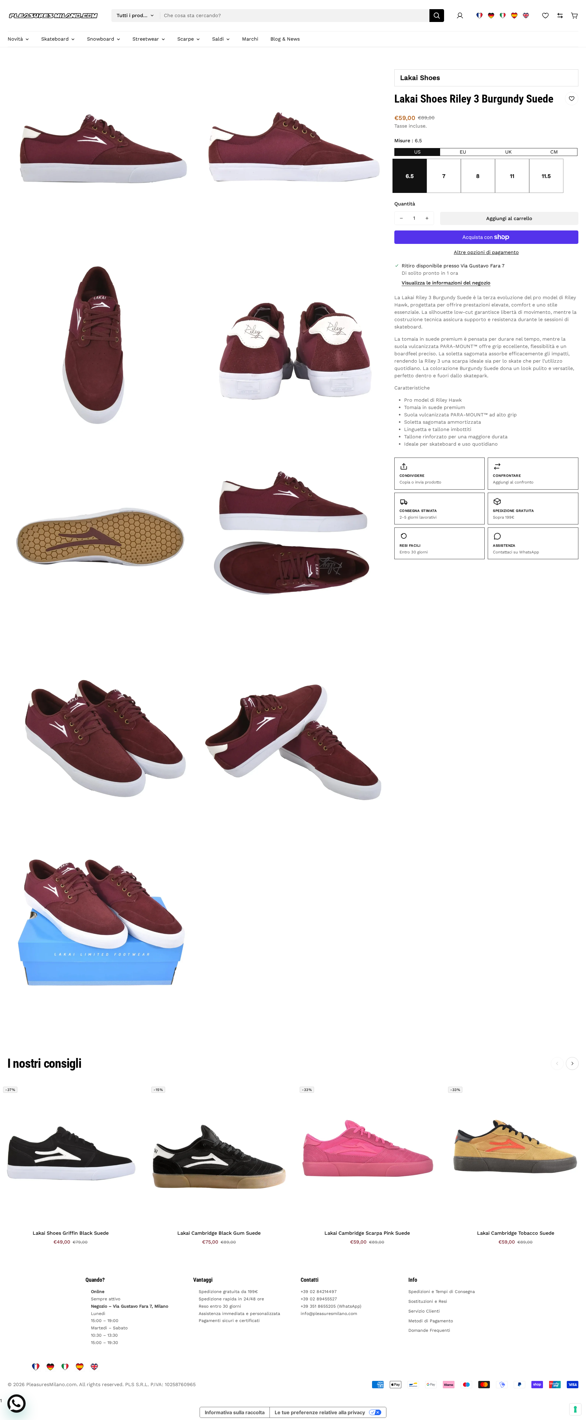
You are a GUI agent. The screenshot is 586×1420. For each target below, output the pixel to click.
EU (463, 152)
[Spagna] (514, 15)
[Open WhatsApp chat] (16, 1403)
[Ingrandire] (183, 75)
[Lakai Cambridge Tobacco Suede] (515, 1154)
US (417, 152)
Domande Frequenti (429, 1330)
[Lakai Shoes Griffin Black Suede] (70, 1154)
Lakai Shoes (420, 78)
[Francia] (479, 15)
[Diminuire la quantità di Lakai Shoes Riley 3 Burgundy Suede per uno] (401, 218)
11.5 (546, 176)
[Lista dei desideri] (545, 15)
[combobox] (277, 15)
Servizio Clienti (424, 1311)
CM (554, 152)
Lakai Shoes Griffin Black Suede (71, 1233)
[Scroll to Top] (574, 1387)
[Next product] (572, 1063)
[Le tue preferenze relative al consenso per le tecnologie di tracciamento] (575, 1409)
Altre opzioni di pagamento (486, 252)
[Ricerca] (436, 15)
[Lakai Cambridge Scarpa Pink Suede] (367, 1154)
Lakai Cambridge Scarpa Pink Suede (367, 1233)
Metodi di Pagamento (430, 1320)
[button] (574, 15)
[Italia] (502, 15)
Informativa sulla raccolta (235, 1412)
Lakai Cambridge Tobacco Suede (515, 1233)
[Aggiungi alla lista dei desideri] (571, 98)
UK (508, 152)
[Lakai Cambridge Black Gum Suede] (218, 1154)
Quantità (404, 204)
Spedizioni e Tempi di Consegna (441, 1291)
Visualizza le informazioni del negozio (446, 283)
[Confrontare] (560, 15)
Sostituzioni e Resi (427, 1301)
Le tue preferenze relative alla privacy (320, 1412)
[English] (526, 15)
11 (512, 176)
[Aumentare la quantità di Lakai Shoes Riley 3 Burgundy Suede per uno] (427, 218)
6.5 (410, 176)
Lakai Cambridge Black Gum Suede (219, 1233)
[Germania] (491, 15)
